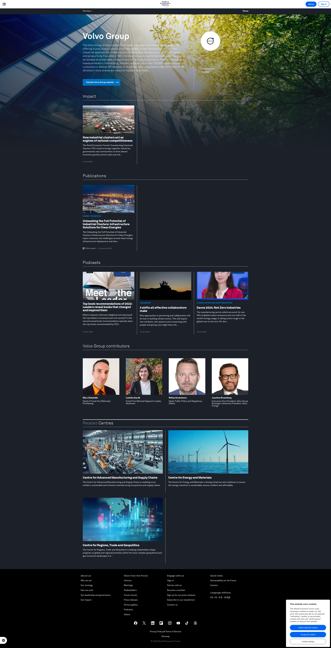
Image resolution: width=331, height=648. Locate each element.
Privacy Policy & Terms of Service (165, 631)
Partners (87, 11)
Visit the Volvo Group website (100, 82)
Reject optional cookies (308, 628)
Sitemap (165, 636)
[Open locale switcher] (3, 640)
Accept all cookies (308, 635)
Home (245, 11)
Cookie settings (308, 642)
